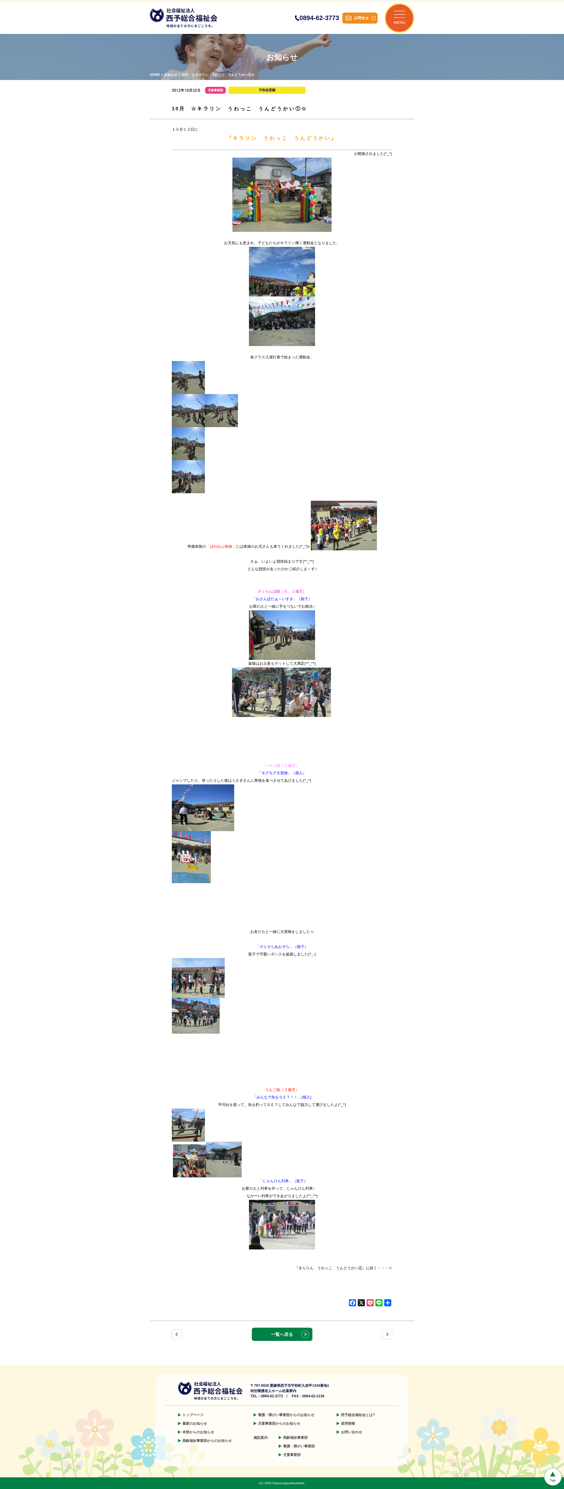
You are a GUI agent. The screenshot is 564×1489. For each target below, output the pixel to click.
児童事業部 (292, 1455)
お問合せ (361, 18)
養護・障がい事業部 (299, 1446)
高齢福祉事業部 (295, 1437)
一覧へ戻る (282, 1334)
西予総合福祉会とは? (358, 1415)
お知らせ (170, 74)
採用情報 (348, 1423)
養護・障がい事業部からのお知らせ (286, 1415)
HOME (155, 74)
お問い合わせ (351, 1432)
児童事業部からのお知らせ (279, 1423)
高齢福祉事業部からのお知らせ (207, 1440)
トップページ (193, 1415)
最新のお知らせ (194, 1423)
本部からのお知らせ (198, 1432)
